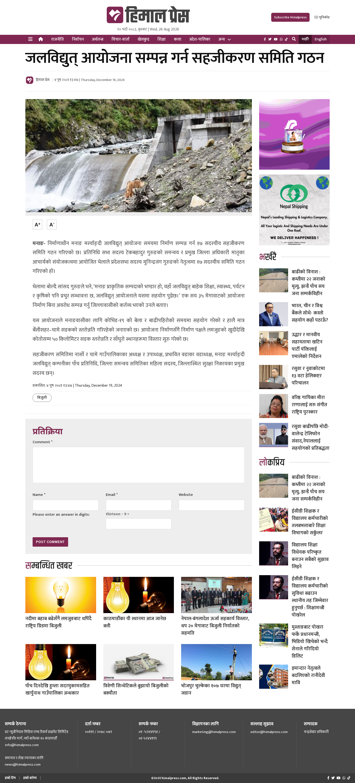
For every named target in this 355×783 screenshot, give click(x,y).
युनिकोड (324, 17)
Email (112, 495)
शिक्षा (161, 39)
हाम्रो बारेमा (30, 778)
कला (177, 39)
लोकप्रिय (272, 462)
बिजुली (42, 397)
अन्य (222, 39)
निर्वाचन (78, 39)
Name (39, 495)
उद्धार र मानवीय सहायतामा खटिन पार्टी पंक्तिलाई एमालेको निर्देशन (307, 346)
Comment (42, 442)
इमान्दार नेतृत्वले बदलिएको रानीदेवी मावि (308, 675)
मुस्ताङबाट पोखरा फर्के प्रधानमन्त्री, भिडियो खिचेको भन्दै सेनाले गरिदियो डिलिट (310, 641)
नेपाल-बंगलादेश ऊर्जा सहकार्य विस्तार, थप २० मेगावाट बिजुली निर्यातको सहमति (215, 626)
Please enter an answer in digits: (61, 514)
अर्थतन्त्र (97, 39)
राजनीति (57, 39)
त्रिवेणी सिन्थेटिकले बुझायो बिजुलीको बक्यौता (136, 689)
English (321, 39)
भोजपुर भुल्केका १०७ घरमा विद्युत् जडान (211, 689)
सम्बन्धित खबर (48, 565)
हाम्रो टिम (10, 778)
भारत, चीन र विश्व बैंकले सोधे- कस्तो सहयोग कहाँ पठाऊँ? (310, 313)
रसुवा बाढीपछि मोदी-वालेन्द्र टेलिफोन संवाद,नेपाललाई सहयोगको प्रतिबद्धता (310, 437)
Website (186, 495)
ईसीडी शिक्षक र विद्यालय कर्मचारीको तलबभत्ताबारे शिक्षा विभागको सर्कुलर (310, 522)
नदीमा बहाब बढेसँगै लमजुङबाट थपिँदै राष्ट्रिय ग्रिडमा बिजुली (58, 622)
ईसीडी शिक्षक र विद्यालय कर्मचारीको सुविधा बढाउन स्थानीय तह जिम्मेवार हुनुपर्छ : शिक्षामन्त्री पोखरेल (310, 597)
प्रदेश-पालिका (200, 39)
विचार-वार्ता (120, 39)
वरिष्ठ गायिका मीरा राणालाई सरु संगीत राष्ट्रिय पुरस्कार (309, 404)
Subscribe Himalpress (290, 17)
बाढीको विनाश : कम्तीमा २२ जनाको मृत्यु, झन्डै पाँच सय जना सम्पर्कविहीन (308, 283)
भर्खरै (305, 39)
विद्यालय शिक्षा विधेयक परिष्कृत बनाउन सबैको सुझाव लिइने (310, 556)
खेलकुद (143, 39)
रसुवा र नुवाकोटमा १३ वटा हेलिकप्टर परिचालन (308, 375)
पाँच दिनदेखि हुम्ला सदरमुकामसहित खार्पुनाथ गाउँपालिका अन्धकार (57, 689)
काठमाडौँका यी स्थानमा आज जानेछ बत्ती (134, 622)
